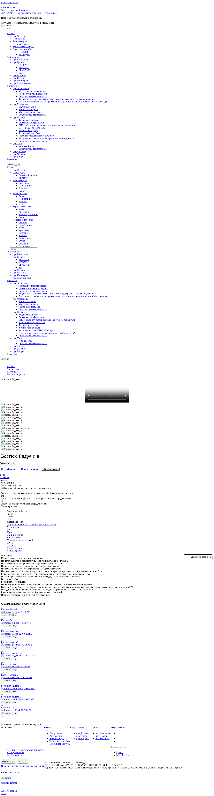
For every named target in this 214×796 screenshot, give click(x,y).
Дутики (22, 240)
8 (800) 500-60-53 (9, 2)
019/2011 (11, 545)
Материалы (20, 104)
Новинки (23, 52)
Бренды (19, 62)
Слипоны (23, 233)
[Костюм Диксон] (16, 623)
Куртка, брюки (14, 550)
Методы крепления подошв (32, 91)
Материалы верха (27, 107)
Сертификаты (8, 7)
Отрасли (19, 36)
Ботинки (23, 188)
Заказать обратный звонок (14, 10)
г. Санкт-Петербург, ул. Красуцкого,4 (25, 750)
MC (20, 73)
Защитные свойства (28, 120)
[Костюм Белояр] (15, 666)
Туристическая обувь (23, 46)
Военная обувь (20, 44)
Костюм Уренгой (9, 642)
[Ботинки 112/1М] (16, 710)
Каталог (11, 33)
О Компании (13, 57)
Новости (19, 75)
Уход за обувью (26, 146)
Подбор (19, 117)
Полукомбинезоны (28, 175)
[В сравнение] (2, 618)
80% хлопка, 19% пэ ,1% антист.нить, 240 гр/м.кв (31, 524)
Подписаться (8, 761)
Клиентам (12, 86)
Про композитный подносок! (33, 94)
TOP (3, 793)
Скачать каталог (30, 469)
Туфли (22, 196)
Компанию (20, 59)
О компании (95, 727)
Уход (17, 143)
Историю (19, 78)
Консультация (50, 469)
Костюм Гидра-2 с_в (11, 653)
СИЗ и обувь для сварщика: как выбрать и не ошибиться (47, 125)
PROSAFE (24, 65)
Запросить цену (9, 615)
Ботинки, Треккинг (28, 214)
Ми (11, 514)
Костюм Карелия (9, 631)
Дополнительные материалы (33, 96)
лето (9, 519)
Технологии (21, 88)
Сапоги (22, 191)
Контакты (12, 159)
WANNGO (24, 67)
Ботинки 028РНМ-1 (11, 696)
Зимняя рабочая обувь (29, 133)
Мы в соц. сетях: (117, 727)
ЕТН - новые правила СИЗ (32, 128)
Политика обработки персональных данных (23, 766)
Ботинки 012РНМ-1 (11, 686)
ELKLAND (24, 70)
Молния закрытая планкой (20, 540)
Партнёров (20, 80)
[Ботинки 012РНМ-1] (18, 688)
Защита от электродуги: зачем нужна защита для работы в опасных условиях (57, 99)
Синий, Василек (15, 535)
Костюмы (23, 178)
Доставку (19, 151)
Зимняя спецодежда (28, 130)
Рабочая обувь (20, 41)
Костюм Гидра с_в (16, 374)
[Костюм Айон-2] (16, 612)
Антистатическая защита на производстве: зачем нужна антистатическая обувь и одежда (63, 101)
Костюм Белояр (8, 664)
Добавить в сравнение (201, 557)
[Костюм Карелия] (16, 634)
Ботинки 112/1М (9, 707)
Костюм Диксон (9, 620)
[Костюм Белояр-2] (16, 677)
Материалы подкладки (30, 112)
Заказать (23, 761)
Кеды (21, 209)
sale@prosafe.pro (15, 5)
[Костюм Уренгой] (16, 644)
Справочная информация (31, 122)
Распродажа (24, 54)
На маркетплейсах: (118, 747)
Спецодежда (19, 38)
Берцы (22, 204)
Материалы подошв (28, 109)
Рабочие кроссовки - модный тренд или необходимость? (47, 138)
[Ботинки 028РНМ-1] (18, 699)
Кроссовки (24, 183)
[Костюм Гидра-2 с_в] (18, 655)
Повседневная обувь (23, 49)
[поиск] (8, 249)
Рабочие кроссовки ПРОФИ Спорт (36, 135)
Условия (19, 154)
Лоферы (23, 222)
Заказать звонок (9, 791)
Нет (9, 529)
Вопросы (19, 156)
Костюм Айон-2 (9, 609)
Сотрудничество (77, 727)
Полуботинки (25, 185)
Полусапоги (25, 238)
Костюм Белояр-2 (9, 675)
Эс (15, 514)
